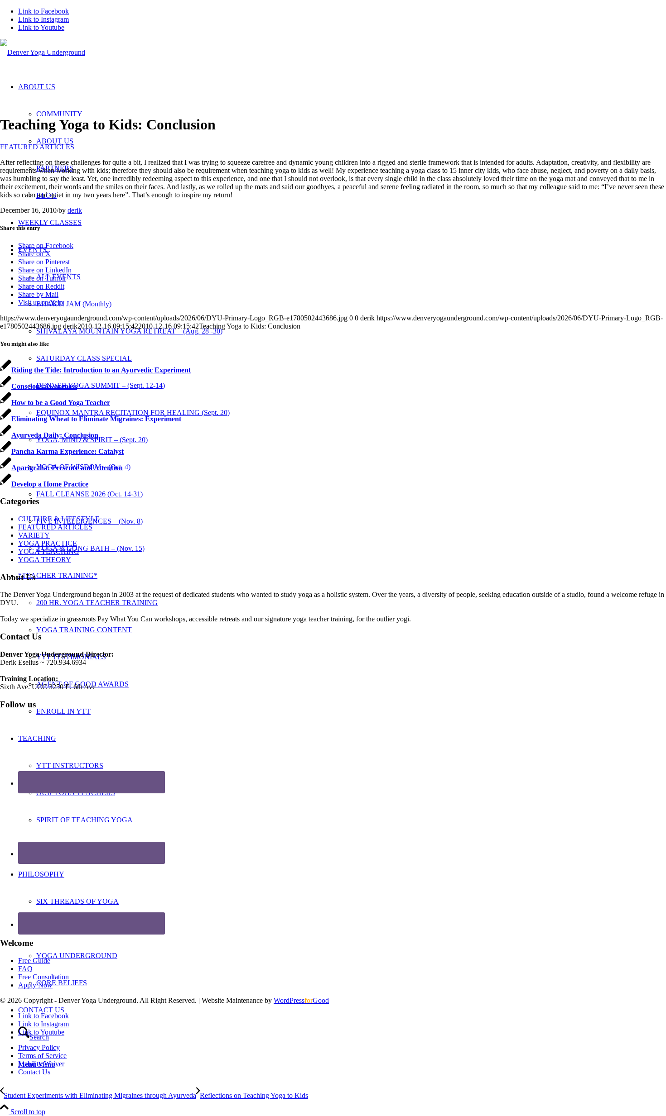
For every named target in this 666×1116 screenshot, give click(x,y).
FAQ (25, 969)
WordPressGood (301, 1000)
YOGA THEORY (44, 559)
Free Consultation (43, 977)
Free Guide (34, 960)
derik (75, 210)
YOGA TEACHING (48, 551)
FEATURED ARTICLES (37, 147)
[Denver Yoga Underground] (42, 52)
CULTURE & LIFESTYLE (59, 519)
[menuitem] (342, 1048)
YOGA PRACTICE (47, 543)
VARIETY (34, 535)
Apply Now (35, 985)
